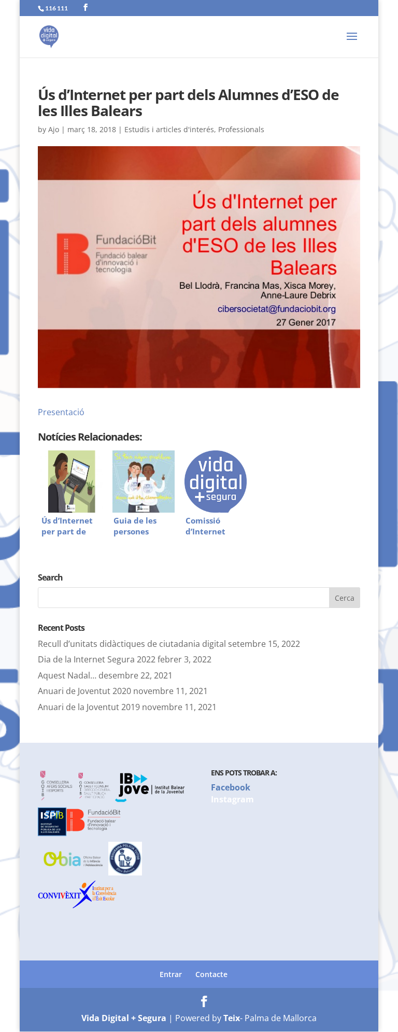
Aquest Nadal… (67, 675)
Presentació (61, 412)
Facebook (230, 787)
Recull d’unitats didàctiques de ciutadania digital (132, 643)
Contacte (211, 974)
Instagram (232, 799)
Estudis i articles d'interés (169, 129)
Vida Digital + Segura (123, 1018)
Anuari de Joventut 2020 (84, 691)
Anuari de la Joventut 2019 (89, 707)
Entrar (171, 974)
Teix (231, 1018)
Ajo (53, 129)
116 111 (56, 8)
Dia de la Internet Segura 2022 (96, 659)
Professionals (241, 129)
